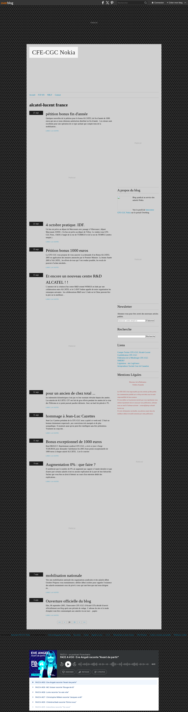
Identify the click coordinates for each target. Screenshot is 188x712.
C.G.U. (108, 635)
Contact (58, 95)
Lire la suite (52, 131)
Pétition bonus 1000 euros (67, 250)
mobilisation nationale (64, 575)
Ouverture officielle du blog (68, 601)
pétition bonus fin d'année (67, 114)
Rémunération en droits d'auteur (123, 635)
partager (85, 672)
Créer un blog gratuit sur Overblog (59, 635)
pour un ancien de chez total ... (70, 393)
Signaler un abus (97, 635)
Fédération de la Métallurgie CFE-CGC (132, 358)
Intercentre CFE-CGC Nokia (20, 635)
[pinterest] (112, 2)
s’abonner (69, 672)
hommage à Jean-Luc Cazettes (70, 416)
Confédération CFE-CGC (127, 355)
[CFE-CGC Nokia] (124, 203)
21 (75, 622)
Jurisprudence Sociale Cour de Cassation (133, 366)
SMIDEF (121, 361)
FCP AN (41, 95)
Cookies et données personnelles (160, 635)
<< (59, 622)
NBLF (49, 95)
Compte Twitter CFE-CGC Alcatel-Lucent (133, 352)
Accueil (32, 95)
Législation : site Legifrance (128, 363)
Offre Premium (142, 635)
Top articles (77, 635)
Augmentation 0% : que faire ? (71, 464)
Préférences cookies (180, 635)
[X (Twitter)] (107, 2)
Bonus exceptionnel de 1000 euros (74, 441)
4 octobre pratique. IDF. (65, 225)
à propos (101, 672)
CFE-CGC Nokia (53, 52)
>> (84, 622)
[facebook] (103, 2)
